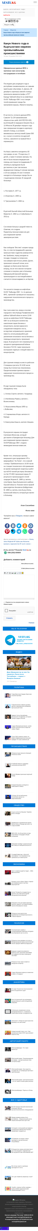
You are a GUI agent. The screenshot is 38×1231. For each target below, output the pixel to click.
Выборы (6, 9)
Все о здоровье (20, 12)
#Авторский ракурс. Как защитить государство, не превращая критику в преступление (22, 1070)
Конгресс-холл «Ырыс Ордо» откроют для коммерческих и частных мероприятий (22, 883)
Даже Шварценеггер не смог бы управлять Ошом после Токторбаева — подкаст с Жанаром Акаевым (18, 675)
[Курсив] (7, 573)
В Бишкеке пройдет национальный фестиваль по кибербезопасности (22, 844)
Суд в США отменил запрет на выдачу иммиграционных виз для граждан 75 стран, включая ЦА (21, 738)
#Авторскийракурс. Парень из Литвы (22, 1090)
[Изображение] (15, 573)
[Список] (20, 573)
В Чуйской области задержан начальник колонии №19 (20, 764)
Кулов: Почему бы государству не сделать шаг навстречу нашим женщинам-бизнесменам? (21, 893)
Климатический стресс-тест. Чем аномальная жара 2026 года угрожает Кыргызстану (22, 1033)
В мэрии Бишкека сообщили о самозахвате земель (20, 785)
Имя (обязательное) (27, 563)
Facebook (9, 21)
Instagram (14, 21)
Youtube (12, 21)
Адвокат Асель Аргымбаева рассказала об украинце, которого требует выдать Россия (21, 717)
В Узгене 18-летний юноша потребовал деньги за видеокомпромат (19, 797)
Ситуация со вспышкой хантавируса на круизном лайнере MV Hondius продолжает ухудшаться (22, 1129)
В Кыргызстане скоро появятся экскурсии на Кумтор (20, 962)
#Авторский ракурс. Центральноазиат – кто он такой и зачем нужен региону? (23, 1080)
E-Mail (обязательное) (27, 568)
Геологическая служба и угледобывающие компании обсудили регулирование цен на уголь (22, 931)
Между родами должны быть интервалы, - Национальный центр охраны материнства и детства (22, 1119)
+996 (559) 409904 (14, 553)
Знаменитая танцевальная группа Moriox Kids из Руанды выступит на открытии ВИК (22, 824)
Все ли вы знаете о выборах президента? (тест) (20, 1166)
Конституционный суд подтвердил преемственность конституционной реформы (22, 1001)
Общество (13, 30)
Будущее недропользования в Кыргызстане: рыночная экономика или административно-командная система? (22, 953)
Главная (6, 30)
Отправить (9, 618)
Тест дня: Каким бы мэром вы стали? (22, 1176)
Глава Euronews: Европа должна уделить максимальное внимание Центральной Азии (21, 706)
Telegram (17, 21)
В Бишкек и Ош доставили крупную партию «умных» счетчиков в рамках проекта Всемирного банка (22, 904)
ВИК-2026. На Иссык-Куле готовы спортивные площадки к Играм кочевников (21, 835)
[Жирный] (5, 573)
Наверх (31, 623)
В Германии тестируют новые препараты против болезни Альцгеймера (20, 1140)
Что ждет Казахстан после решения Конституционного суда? (22, 989)
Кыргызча (6, 15)
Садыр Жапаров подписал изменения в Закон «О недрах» (23, 973)
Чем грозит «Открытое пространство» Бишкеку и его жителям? (23, 1021)
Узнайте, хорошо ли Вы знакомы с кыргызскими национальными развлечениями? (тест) (21, 1189)
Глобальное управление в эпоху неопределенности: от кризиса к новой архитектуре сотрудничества (22, 1011)
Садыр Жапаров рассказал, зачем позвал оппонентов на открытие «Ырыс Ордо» (21, 727)
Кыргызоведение (8, 12)
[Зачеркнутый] (12, 573)
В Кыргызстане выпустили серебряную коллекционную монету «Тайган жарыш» (22, 915)
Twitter (6, 21)
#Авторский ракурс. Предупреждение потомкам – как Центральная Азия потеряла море (22, 1060)
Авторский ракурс (14, 9)
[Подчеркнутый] (10, 573)
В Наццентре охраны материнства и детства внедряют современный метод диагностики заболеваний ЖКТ (22, 1151)
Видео (23, 9)
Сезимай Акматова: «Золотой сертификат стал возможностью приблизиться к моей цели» (21, 856)
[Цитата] (17, 573)
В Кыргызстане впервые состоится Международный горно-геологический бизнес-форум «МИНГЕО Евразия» (22, 942)
